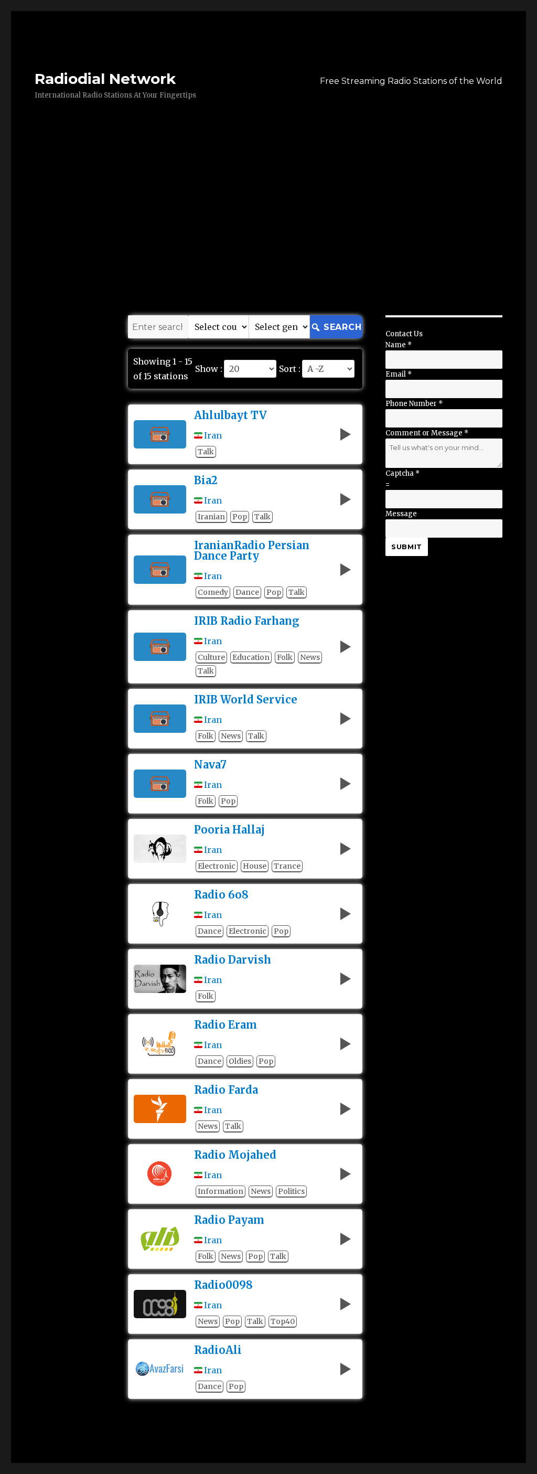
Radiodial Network (105, 79)
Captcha (402, 473)
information (220, 1191)
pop (239, 516)
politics (291, 1191)
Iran (213, 435)
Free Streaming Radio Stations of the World (411, 81)
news (310, 657)
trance (287, 866)
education (251, 657)
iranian (211, 516)
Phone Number (414, 403)
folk (285, 657)
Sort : (289, 369)
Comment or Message (426, 433)
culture (211, 657)
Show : (208, 369)
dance (247, 592)
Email (398, 374)
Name (398, 344)
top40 (283, 1321)
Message (401, 513)
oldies (240, 1061)
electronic (216, 866)
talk (206, 451)
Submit (406, 546)
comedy (213, 592)
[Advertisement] (270, 237)
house (254, 866)
